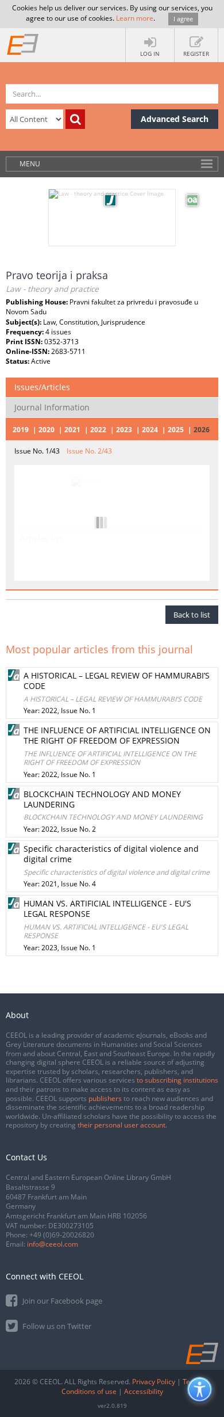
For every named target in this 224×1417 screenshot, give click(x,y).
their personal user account (121, 1125)
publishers (105, 1098)
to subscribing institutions (177, 1080)
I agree (183, 18)
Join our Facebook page (61, 1301)
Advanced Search (174, 118)
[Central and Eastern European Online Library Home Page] (23, 43)
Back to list (191, 615)
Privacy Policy (153, 1381)
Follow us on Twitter (56, 1326)
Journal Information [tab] (52, 407)
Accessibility (143, 1391)
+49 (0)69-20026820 (61, 1235)
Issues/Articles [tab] (42, 387)
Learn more (134, 18)
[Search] (75, 119)
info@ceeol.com (52, 1244)
